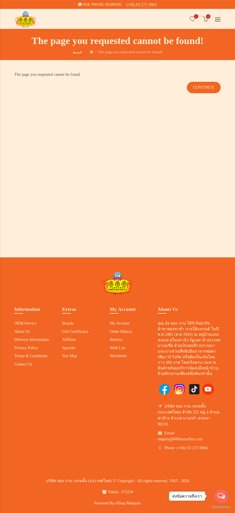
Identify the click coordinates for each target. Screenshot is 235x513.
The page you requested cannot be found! (130, 52)
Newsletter (118, 356)
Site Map (69, 356)
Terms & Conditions (30, 356)
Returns (116, 339)
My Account (120, 323)
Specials (68, 348)
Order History (121, 331)
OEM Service (25, 323)
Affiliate (69, 339)
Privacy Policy (26, 348)
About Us (22, 331)
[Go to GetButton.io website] (221, 507)
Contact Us (23, 364)
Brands (67, 323)
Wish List (117, 348)
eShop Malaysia (128, 503)
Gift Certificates (75, 331)
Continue (203, 87)
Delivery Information (31, 339)
